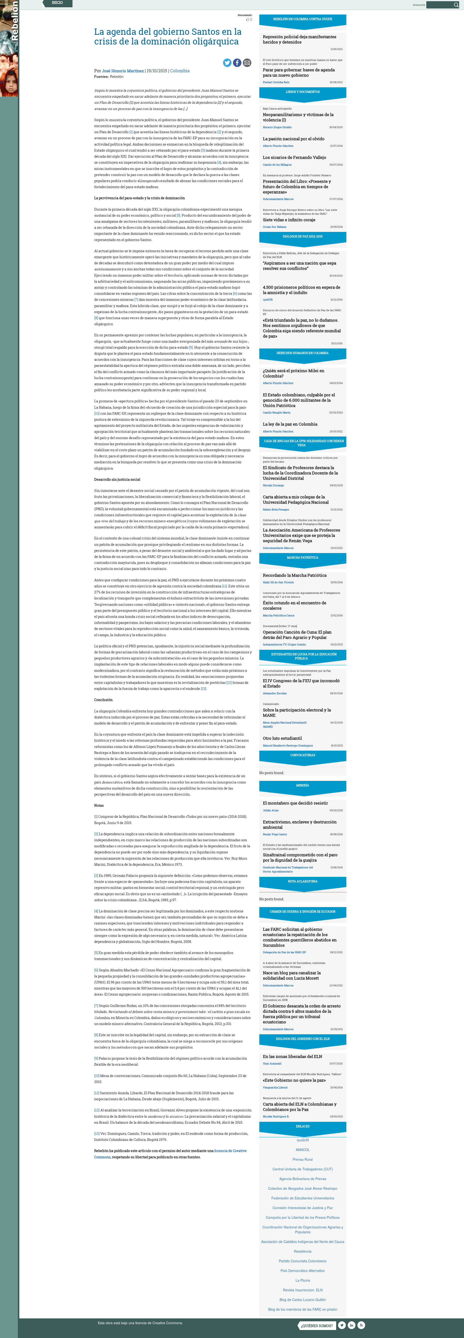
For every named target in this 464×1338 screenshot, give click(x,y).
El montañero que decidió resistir (295, 803)
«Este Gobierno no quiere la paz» (294, 1080)
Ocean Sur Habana (274, 227)
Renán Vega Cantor (275, 834)
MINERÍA (302, 785)
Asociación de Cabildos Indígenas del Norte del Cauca (302, 1241)
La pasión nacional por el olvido (294, 138)
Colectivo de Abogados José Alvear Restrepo (302, 1188)
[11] (224, 586)
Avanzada (419, 5)
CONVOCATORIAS (302, 755)
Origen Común (297, 644)
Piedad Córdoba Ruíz (276, 82)
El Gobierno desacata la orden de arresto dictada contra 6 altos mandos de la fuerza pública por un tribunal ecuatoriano (302, 1014)
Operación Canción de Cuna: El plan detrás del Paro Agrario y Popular (297, 634)
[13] (203, 688)
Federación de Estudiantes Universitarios (302, 1198)
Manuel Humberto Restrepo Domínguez (288, 745)
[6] (235, 293)
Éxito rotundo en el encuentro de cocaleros (294, 605)
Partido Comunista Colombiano (302, 1260)
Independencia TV (274, 644)
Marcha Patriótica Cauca (278, 615)
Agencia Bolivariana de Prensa (302, 1178)
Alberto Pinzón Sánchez (278, 146)
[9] (190, 347)
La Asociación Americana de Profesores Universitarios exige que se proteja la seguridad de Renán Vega (301, 535)
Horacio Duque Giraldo (277, 127)
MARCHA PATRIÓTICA (302, 557)
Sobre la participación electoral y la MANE (297, 712)
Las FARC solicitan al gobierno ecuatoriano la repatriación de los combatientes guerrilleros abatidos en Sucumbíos (300, 937)
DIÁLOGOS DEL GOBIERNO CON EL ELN (303, 1039)
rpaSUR (268, 299)
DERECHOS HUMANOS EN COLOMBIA (303, 353)
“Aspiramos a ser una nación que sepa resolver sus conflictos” (299, 265)
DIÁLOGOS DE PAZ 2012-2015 (302, 236)
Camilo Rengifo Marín (276, 412)
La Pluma (303, 1280)
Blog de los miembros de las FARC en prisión (302, 1309)
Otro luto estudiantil (282, 738)
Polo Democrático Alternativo (303, 1270)
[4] (219, 162)
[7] (136, 299)
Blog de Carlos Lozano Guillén (303, 1299)
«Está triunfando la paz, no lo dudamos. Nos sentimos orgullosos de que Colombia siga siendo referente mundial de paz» (302, 328)
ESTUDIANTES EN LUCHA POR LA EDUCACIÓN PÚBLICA (304, 656)
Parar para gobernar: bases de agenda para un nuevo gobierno (299, 72)
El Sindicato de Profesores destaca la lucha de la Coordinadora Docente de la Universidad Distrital (300, 473)
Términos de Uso (197, 1322)
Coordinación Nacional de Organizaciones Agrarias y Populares (302, 1229)
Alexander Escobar (275, 693)
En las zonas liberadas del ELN (292, 1056)
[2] (219, 132)
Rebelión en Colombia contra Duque (302, 19)
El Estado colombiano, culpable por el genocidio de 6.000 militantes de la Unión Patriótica (299, 400)
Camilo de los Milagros (277, 164)
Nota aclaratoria (303, 881)
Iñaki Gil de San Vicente (278, 582)
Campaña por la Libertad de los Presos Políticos (303, 1217)
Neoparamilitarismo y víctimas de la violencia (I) (298, 117)
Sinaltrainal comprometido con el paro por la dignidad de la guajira (300, 857)
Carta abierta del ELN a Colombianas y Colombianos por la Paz (300, 1106)
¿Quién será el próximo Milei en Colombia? (293, 373)
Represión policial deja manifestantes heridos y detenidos (299, 39)
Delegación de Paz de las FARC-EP (284, 952)
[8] (96, 318)
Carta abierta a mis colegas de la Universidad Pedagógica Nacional (296, 499)
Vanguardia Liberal (275, 1087)
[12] (229, 682)
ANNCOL (303, 1149)
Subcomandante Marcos (278, 199)
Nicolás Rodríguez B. (276, 1116)
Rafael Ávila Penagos (276, 509)
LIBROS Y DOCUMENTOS (303, 92)
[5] (178, 215)
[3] (203, 150)
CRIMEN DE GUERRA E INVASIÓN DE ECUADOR (302, 911)
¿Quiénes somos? (317, 1325)
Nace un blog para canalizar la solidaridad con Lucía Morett (292, 975)
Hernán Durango (273, 485)
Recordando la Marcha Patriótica (294, 575)
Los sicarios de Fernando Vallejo (294, 157)
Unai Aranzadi (272, 1063)
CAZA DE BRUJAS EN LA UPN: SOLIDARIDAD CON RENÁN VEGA (304, 443)
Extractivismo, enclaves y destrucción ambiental (300, 824)
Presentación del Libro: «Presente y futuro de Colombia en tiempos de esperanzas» (297, 186)
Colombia (180, 71)
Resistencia (303, 1251)
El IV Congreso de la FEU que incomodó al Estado (301, 683)
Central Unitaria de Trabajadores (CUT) (303, 1169)
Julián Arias (271, 810)
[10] (97, 413)
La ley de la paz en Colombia (290, 424)
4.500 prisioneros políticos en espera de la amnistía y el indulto (301, 289)
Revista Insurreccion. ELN (303, 1289)
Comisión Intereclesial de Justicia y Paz (303, 1207)
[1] (131, 132)
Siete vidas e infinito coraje (289, 219)
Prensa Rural (303, 1159)
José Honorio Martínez (123, 70)
